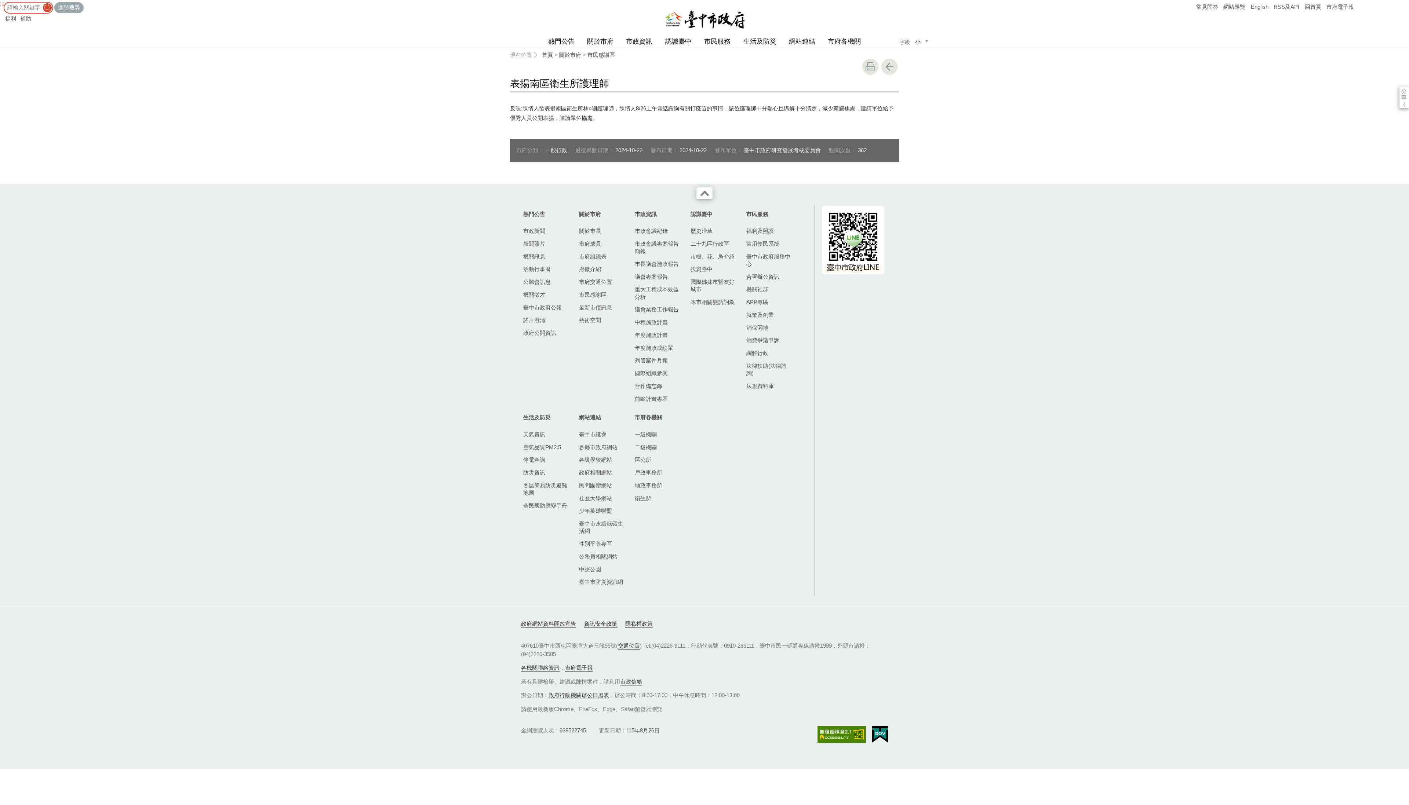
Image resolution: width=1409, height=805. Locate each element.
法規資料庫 (760, 386)
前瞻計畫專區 (651, 399)
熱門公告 (561, 41)
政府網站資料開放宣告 (548, 624)
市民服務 (717, 41)
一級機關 (646, 434)
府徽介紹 (590, 269)
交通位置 (629, 646)
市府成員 (590, 244)
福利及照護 (760, 231)
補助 (25, 18)
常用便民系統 (762, 244)
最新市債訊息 (595, 307)
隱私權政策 (639, 624)
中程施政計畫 (651, 322)
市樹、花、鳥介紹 (713, 256)
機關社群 (757, 289)
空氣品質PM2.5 (542, 447)
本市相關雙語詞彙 (713, 302)
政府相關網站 (595, 472)
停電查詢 (534, 460)
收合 (704, 193)
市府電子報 (1340, 7)
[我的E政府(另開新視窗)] (880, 734)
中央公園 (590, 569)
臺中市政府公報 (542, 307)
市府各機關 (844, 41)
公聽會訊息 (537, 282)
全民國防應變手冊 (545, 505)
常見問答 (1207, 7)
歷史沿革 (702, 231)
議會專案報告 (651, 277)
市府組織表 (593, 256)
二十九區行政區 (710, 244)
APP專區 (757, 302)
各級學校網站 (595, 460)
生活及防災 (759, 41)
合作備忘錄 (648, 386)
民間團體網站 (595, 485)
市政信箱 (631, 681)
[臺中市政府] (704, 20)
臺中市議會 (593, 434)
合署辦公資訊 (762, 277)
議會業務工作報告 (657, 309)
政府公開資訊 (539, 333)
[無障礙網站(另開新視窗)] (842, 734)
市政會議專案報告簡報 (657, 247)
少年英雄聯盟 (595, 511)
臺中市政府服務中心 (768, 260)
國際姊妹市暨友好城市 (713, 285)
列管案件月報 (651, 360)
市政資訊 (639, 41)
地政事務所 (648, 485)
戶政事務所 (648, 472)
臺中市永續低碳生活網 (601, 527)
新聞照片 (534, 244)
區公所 (643, 460)
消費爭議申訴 (762, 340)
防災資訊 (534, 472)
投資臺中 (702, 269)
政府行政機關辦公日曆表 (579, 695)
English (1259, 7)
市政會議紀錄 (651, 231)
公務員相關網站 (598, 556)
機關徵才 (534, 295)
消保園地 (757, 328)
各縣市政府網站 (598, 447)
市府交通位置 (595, 282)
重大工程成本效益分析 (657, 293)
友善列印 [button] (870, 67)
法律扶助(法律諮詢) (766, 369)
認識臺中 (678, 41)
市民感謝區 (601, 55)
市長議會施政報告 (657, 264)
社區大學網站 (595, 498)
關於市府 (600, 41)
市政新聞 (534, 231)
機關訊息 (534, 256)
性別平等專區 (595, 544)
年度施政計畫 (651, 335)
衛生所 (643, 498)
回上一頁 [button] (889, 67)
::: (2, 3)
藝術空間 (590, 320)
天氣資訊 (534, 434)
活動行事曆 (537, 269)
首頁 (547, 55)
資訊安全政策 (600, 624)
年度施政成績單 (654, 348)
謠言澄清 (534, 320)
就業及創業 (760, 315)
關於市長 (590, 231)
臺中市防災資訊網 (601, 582)
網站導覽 (1234, 7)
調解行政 (757, 353)
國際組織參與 (651, 373)
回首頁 (1313, 7)
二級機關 (646, 447)
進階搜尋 (69, 7)
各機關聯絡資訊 (540, 668)
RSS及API (1286, 7)
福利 (10, 18)
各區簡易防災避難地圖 (545, 489)
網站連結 (802, 41)
